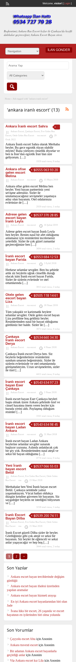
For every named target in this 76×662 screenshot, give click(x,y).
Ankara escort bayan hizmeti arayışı (33, 595)
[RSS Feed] (7, 3)
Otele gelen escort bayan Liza (15, 298)
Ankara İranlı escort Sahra (26, 126)
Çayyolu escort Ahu (22, 639)
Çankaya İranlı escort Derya (15, 340)
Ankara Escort (17, 131)
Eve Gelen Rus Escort (35, 476)
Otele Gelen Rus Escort (23, 135)
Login (67, 3)
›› (24, 556)
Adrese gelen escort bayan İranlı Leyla (16, 217)
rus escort (41, 135)
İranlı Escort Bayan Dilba (15, 516)
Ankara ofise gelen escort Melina (15, 172)
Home (8, 98)
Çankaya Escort (32, 131)
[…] (22, 157)
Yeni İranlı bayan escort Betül (15, 469)
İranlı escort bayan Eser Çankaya (15, 385)
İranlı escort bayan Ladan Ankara (15, 427)
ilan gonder (59, 50)
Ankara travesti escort (24, 645)
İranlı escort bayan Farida (15, 258)
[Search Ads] (12, 87)
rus (19, 480)
